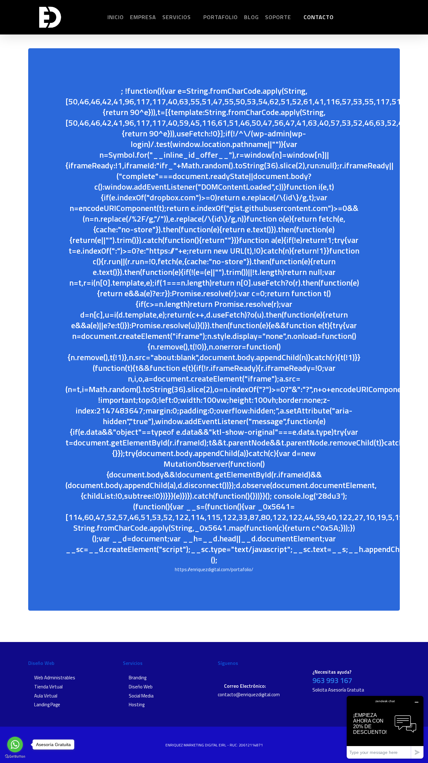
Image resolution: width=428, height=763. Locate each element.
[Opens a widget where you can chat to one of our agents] (385, 727)
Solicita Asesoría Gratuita (338, 689)
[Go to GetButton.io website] (15, 757)
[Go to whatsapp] (15, 744)
